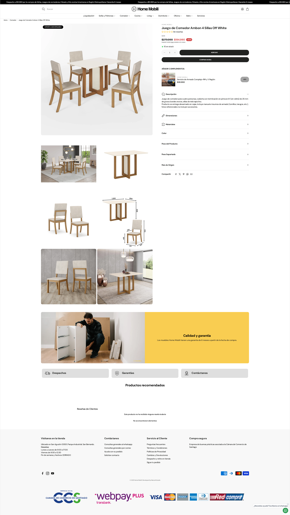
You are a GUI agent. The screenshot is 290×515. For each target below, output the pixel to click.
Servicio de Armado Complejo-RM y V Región (196, 79)
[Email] (191, 174)
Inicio (5, 20)
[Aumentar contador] (175, 52)
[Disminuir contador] (164, 52)
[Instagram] (47, 473)
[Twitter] (180, 174)
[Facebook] (176, 174)
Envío (172, 42)
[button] (57, 9)
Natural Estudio (155, 480)
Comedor (13, 20)
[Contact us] (285, 510)
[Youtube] (52, 473)
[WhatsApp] (187, 174)
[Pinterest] (184, 174)
